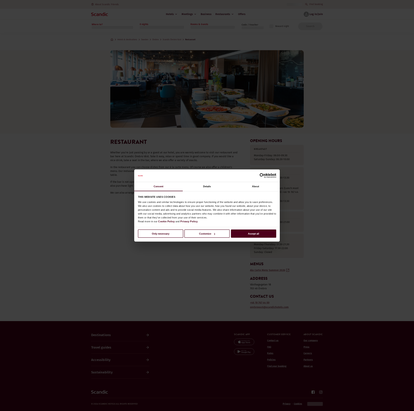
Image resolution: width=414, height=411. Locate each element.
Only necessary (160, 233)
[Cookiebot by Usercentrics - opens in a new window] (262, 175)
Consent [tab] (158, 186)
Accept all (253, 233)
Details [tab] (207, 186)
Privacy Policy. (189, 221)
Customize (205, 233)
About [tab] (255, 186)
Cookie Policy (166, 221)
